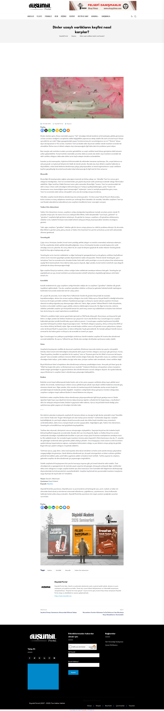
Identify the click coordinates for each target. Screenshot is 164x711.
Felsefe (39, 16)
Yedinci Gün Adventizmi (81, 570)
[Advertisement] (82, 57)
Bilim (56, 16)
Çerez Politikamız (111, 645)
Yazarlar (132, 706)
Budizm (50, 570)
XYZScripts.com (90, 710)
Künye (89, 706)
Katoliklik (58, 570)
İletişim (98, 706)
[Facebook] (42, 130)
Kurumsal (94, 16)
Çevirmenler (120, 706)
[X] (46, 130)
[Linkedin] (53, 130)
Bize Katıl (108, 706)
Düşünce (63, 16)
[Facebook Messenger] (64, 130)
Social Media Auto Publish (75, 710)
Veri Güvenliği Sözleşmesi (114, 642)
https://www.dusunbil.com (63, 596)
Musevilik (68, 570)
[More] (68, 130)
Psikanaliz (48, 16)
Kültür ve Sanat (83, 16)
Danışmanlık (106, 16)
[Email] (60, 130)
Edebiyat (72, 16)
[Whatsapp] (49, 130)
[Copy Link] (57, 130)
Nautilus (50, 484)
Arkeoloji (30, 16)
